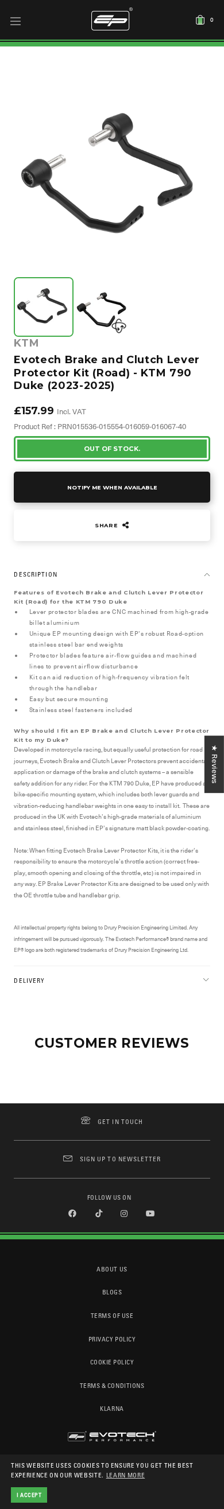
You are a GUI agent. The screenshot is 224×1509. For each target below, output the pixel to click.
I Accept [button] (29, 1494)
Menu (16, 20)
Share (107, 525)
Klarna (111, 1408)
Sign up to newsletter (120, 1158)
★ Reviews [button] (214, 764)
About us (111, 1269)
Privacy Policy (112, 1339)
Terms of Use (112, 1315)
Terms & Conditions (112, 1385)
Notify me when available (112, 487)
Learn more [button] (125, 1475)
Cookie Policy (112, 1362)
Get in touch (120, 1121)
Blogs (112, 1292)
